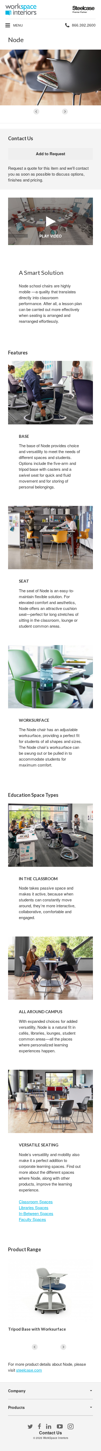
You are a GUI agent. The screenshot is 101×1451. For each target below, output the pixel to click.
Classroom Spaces (36, 1201)
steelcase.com (29, 1370)
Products (16, 1407)
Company (17, 1390)
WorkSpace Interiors (55, 1438)
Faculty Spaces (32, 1219)
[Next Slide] (64, 111)
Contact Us (50, 1433)
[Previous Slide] (36, 111)
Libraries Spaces (33, 1207)
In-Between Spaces (36, 1213)
